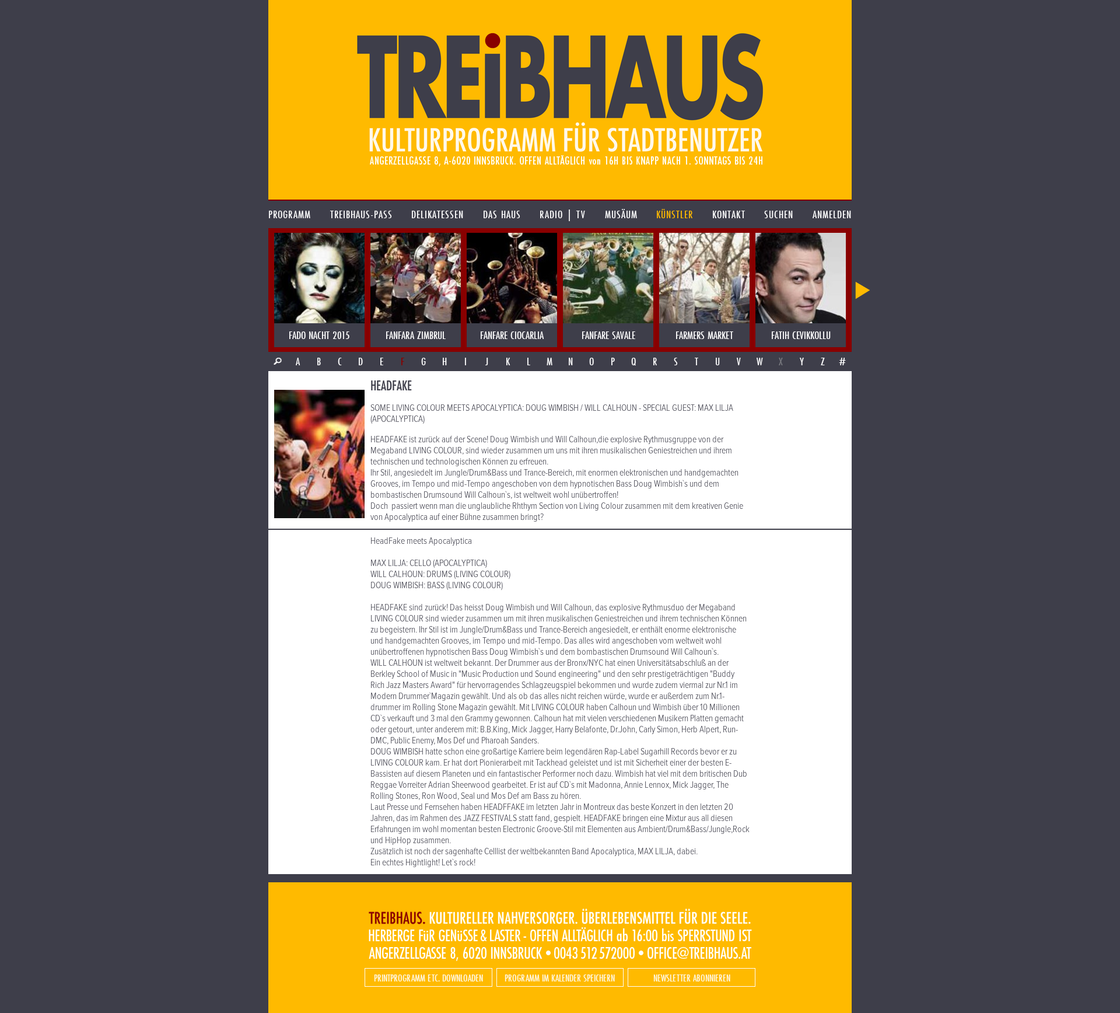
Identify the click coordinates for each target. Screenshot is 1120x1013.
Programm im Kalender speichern (560, 977)
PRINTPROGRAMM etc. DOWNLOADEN (428, 977)
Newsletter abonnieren (691, 977)
